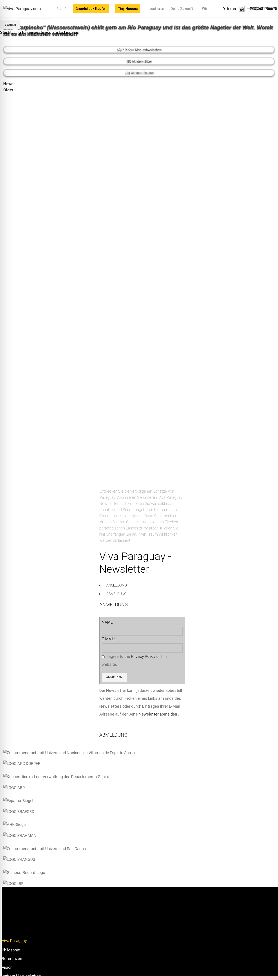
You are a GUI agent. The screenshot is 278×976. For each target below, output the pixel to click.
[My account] (237, 8)
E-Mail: (108, 639)
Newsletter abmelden (158, 714)
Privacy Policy (143, 656)
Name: (108, 622)
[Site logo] (22, 8)
